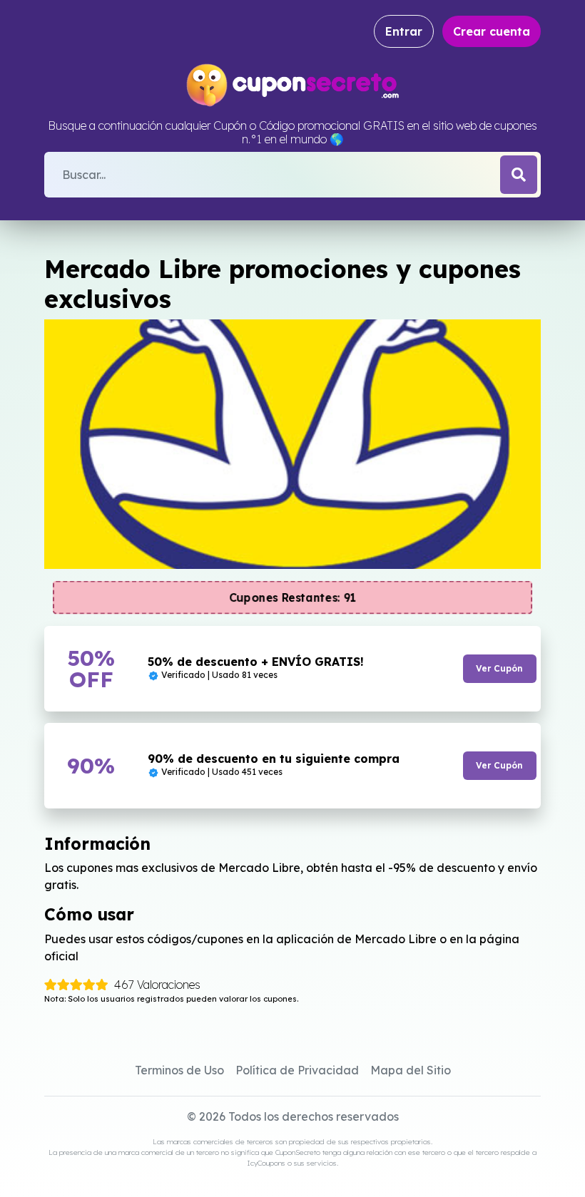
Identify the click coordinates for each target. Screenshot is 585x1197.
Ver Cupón (499, 668)
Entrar (403, 31)
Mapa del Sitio (410, 1070)
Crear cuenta (491, 31)
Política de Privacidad (297, 1070)
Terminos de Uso (179, 1070)
